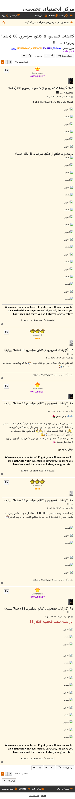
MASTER (47, 48)
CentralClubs (34, 795)
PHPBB (43, 795)
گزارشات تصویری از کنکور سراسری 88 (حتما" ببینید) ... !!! (37, 39)
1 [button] (6, 62)
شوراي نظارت (68, 51)
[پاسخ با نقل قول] (6, 71)
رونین (13, 48)
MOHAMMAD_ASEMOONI (29, 48)
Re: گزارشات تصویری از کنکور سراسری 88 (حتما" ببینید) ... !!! (40, 90)
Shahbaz (57, 48)
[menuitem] (64, 15)
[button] (10, 62)
